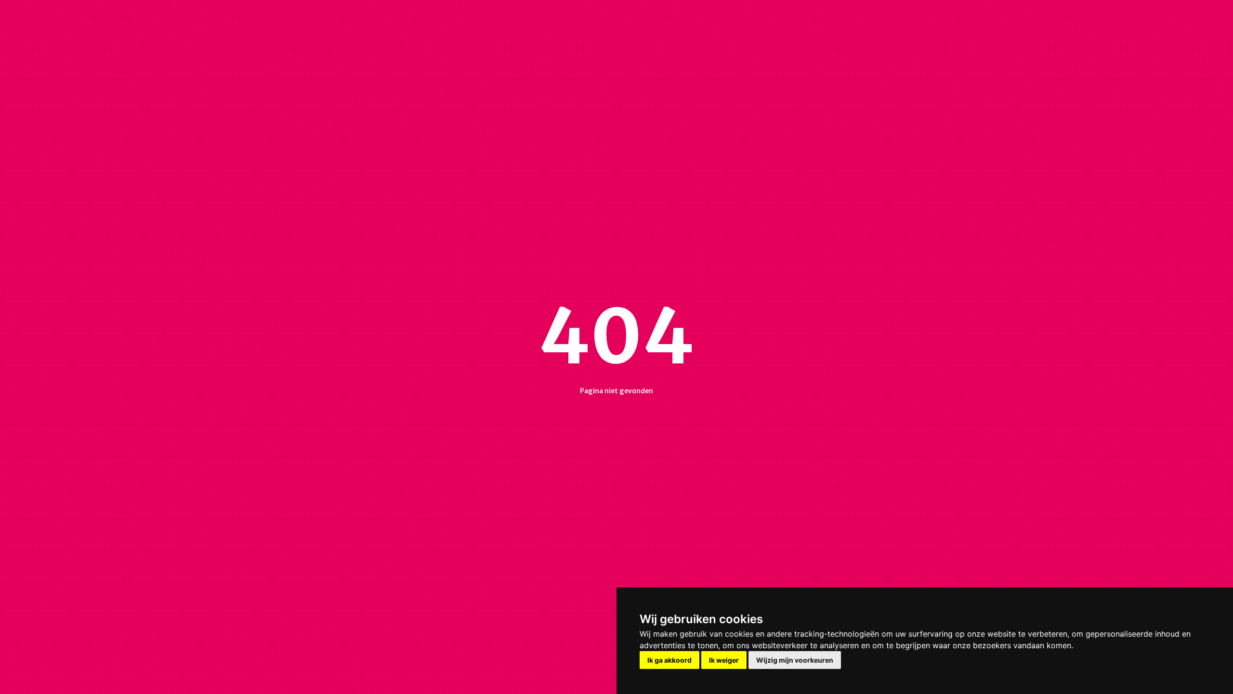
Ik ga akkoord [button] (669, 660)
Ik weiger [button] (724, 660)
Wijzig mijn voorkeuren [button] (794, 660)
